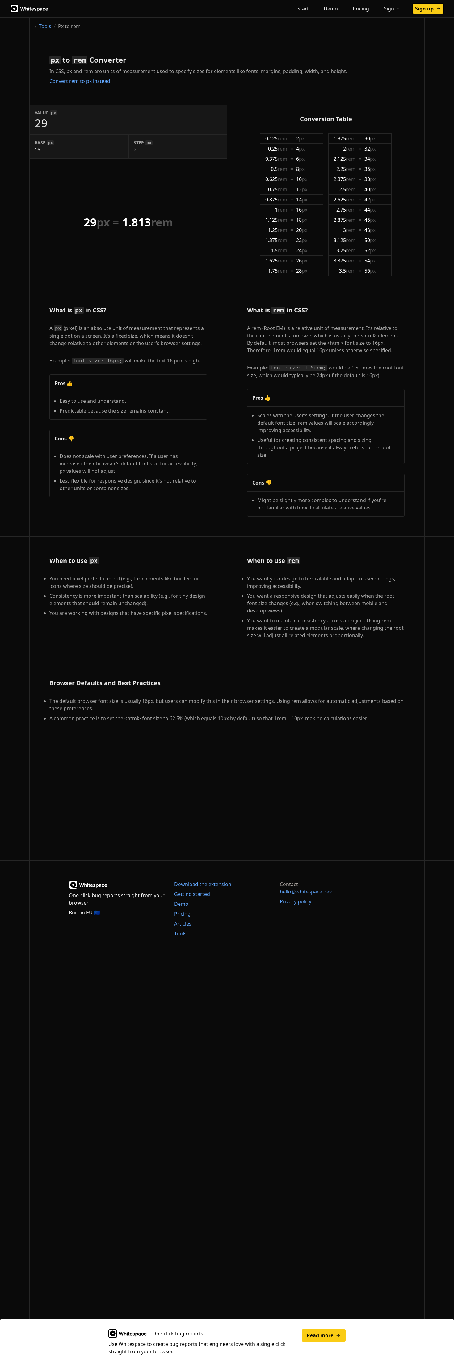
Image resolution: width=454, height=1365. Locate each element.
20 (301, 230)
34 (370, 158)
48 (370, 230)
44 (370, 209)
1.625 (276, 260)
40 (370, 189)
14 (301, 199)
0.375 (276, 158)
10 (301, 179)
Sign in (392, 8)
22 (301, 240)
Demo (331, 8)
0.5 (279, 169)
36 (370, 169)
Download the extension (202, 884)
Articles (182, 923)
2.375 (344, 179)
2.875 (344, 220)
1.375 (276, 240)
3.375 (344, 260)
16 (301, 209)
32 (370, 148)
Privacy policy (295, 901)
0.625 (276, 179)
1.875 (344, 138)
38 (370, 179)
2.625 (344, 199)
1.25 (277, 230)
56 (370, 270)
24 (301, 250)
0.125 (276, 138)
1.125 (276, 220)
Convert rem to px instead (79, 81)
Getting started (192, 894)
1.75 (277, 270)
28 (301, 270)
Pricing (361, 8)
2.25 (345, 169)
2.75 (345, 209)
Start (303, 8)
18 (301, 220)
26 (301, 260)
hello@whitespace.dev (306, 891)
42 (370, 199)
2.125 (344, 158)
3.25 (345, 250)
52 (370, 250)
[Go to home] (30, 8)
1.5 (279, 250)
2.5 (347, 189)
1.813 (147, 222)
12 (301, 189)
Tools (45, 26)
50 (370, 240)
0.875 (276, 199)
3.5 (347, 270)
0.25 (277, 148)
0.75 (277, 189)
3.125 (344, 240)
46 (370, 220)
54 (370, 260)
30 (370, 138)
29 (97, 222)
